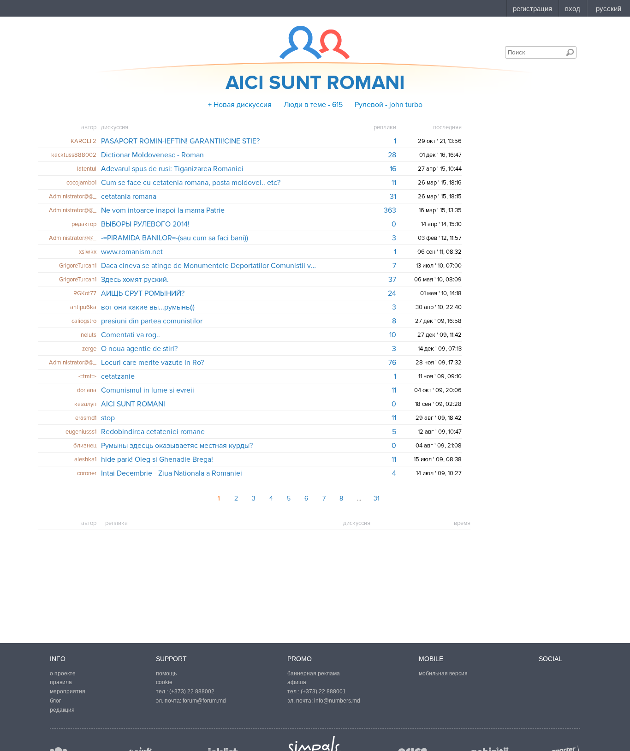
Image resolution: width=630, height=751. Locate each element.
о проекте (63, 673)
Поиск (570, 52)
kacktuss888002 (73, 155)
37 (392, 279)
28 (392, 155)
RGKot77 (84, 293)
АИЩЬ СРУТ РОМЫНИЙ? (142, 293)
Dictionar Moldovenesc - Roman (152, 155)
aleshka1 (85, 459)
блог (55, 700)
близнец (84, 445)
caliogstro (83, 321)
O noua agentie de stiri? (139, 348)
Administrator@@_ (72, 196)
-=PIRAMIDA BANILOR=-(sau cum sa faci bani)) (174, 238)
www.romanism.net (132, 251)
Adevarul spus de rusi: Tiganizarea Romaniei (172, 168)
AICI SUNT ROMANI (133, 404)
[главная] (308, 42)
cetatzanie (118, 376)
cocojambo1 (81, 182)
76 (392, 362)
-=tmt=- (87, 376)
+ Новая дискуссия (240, 104)
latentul (86, 169)
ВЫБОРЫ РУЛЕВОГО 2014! (145, 224)
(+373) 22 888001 (323, 691)
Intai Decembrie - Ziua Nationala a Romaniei (171, 473)
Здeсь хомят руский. (135, 279)
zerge (89, 348)
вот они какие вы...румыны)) (148, 307)
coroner (86, 473)
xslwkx (87, 252)
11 (394, 182)
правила (61, 682)
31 (393, 196)
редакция (62, 710)
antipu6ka (83, 307)
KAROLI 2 (83, 141)
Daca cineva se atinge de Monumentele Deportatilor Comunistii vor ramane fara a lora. (210, 265)
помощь (166, 673)
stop (108, 418)
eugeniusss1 (80, 431)
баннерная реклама (313, 673)
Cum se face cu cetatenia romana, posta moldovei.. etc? (190, 182)
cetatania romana (128, 196)
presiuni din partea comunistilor (151, 321)
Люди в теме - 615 (313, 104)
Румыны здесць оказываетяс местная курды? (177, 445)
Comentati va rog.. (130, 335)
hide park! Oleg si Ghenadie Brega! (157, 459)
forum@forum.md (204, 700)
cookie (164, 682)
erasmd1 (85, 418)
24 (392, 293)
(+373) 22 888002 (191, 691)
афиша (296, 682)
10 (392, 335)
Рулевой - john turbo (388, 104)
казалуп (85, 404)
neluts (88, 335)
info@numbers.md (337, 700)
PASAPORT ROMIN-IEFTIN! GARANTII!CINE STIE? (180, 141)
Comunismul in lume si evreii (147, 390)
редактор (83, 224)
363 (390, 210)
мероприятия (67, 691)
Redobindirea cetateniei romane (153, 431)
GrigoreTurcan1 (77, 265)
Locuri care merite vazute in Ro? (152, 362)
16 (393, 168)
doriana (86, 390)
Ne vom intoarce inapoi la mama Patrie (163, 210)
